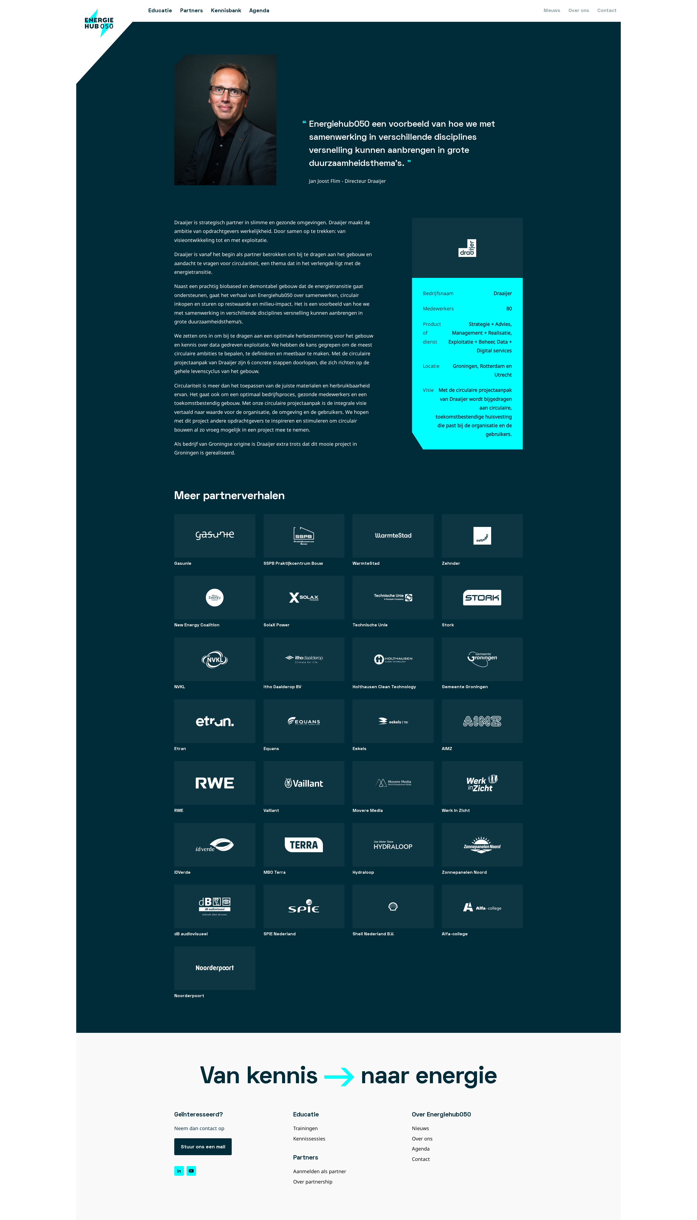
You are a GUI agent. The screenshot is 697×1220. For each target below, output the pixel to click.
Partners (191, 10)
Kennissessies (309, 1138)
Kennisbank (226, 10)
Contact (607, 10)
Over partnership (312, 1181)
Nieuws (552, 10)
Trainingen (305, 1128)
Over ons (578, 10)
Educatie (160, 10)
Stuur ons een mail (203, 1147)
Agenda (259, 10)
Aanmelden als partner (319, 1171)
